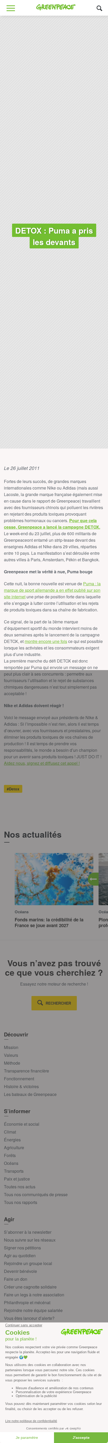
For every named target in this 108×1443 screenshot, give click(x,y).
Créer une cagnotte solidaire (30, 1287)
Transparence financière (26, 1071)
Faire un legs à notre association (34, 1295)
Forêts (10, 1155)
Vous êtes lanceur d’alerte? (29, 1318)
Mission (11, 1047)
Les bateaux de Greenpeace (30, 1094)
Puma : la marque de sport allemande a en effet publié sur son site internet (52, 590)
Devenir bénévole (20, 1271)
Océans (11, 1163)
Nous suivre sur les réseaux (30, 1240)
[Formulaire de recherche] (99, 8)
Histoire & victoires (21, 1086)
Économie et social (21, 1124)
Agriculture (14, 1147)
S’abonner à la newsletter (27, 1232)
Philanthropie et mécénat (27, 1302)
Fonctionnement (19, 1079)
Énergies (12, 1140)
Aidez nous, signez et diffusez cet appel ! (42, 763)
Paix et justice (17, 1179)
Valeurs (11, 1055)
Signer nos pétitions (22, 1248)
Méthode (12, 1063)
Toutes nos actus (19, 1187)
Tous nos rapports (20, 1202)
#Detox (13, 788)
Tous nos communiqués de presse (36, 1194)
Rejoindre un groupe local (28, 1263)
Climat (10, 1132)
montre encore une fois (46, 641)
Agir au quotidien (20, 1256)
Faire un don (15, 1279)
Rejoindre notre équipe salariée (33, 1310)
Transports (14, 1171)
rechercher (58, 1003)
